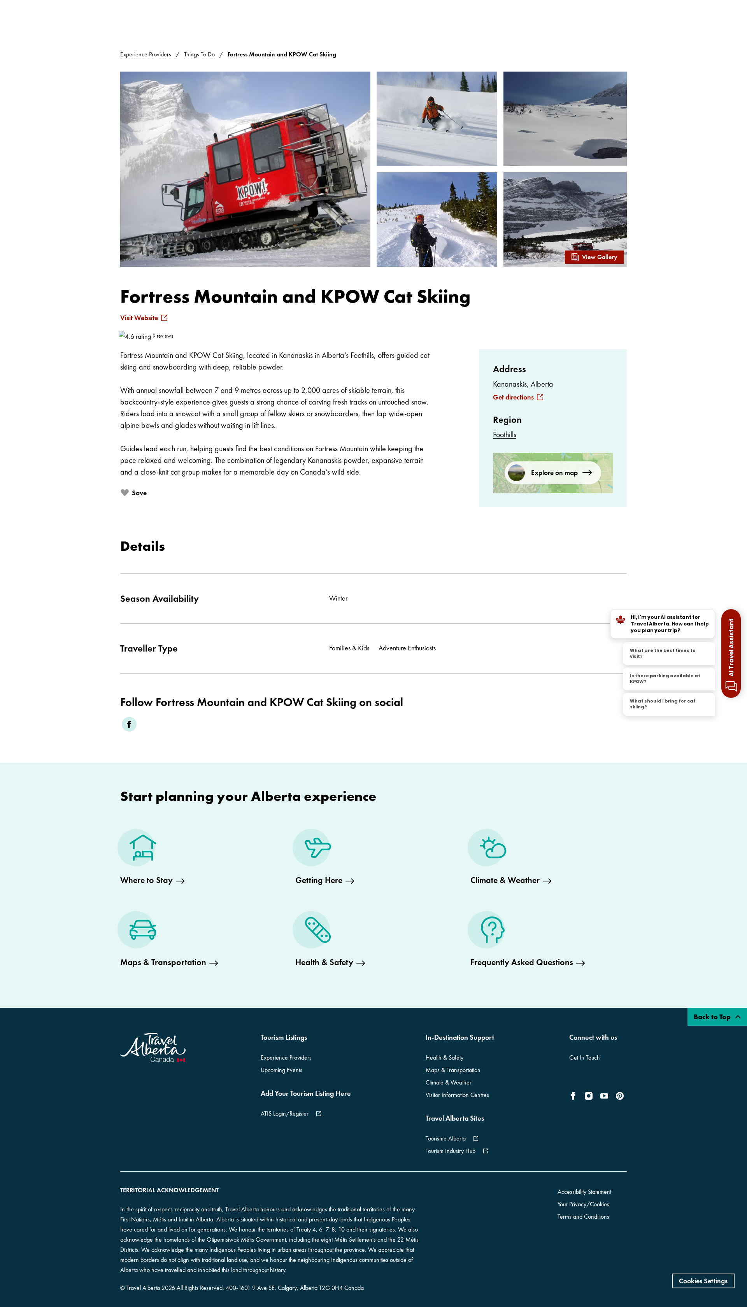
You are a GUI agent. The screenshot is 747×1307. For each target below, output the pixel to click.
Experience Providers (145, 54)
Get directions (513, 397)
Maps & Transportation (453, 1070)
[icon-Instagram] (589, 1096)
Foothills (504, 434)
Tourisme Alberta (446, 1138)
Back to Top (713, 1016)
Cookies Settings (703, 1280)
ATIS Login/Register (285, 1113)
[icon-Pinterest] (620, 1096)
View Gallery (599, 257)
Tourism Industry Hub (450, 1151)
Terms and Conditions (583, 1216)
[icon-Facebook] (574, 1096)
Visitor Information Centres (457, 1095)
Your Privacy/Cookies (583, 1204)
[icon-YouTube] (604, 1096)
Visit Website (139, 318)
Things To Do (199, 54)
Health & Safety (444, 1057)
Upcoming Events (281, 1070)
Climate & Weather (449, 1082)
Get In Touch (584, 1057)
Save (139, 492)
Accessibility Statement (584, 1192)
